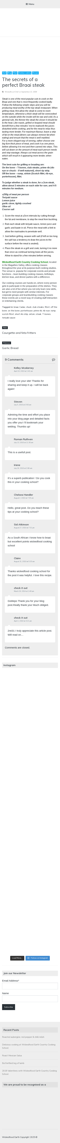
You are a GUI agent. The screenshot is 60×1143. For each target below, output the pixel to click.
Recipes (35, 73)
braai (16, 307)
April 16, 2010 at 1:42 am (23, 371)
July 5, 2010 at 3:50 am (22, 405)
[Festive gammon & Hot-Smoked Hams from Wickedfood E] (30, 906)
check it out (20, 588)
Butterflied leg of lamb (13, 1063)
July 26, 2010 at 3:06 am (23, 468)
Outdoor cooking (25, 73)
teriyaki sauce (8, 317)
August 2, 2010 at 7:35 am (24, 498)
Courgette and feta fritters (19, 332)
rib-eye (46, 310)
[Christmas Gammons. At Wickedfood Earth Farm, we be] (30, 844)
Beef (4, 73)
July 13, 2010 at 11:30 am (23, 443)
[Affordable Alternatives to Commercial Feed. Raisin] (30, 812)
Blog (9, 73)
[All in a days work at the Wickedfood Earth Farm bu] (30, 781)
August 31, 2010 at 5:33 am (24, 562)
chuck (29, 307)
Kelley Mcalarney (24, 367)
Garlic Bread (10, 348)
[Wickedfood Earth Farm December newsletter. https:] (30, 687)
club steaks (38, 307)
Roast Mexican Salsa (12, 1055)
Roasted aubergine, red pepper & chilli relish (23, 1037)
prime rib (38, 310)
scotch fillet (8, 314)
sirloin (32, 314)
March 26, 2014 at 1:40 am (24, 591)
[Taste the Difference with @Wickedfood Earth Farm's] (30, 875)
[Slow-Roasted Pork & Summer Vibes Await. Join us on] (30, 719)
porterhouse (27, 310)
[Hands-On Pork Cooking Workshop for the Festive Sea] (30, 750)
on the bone (14, 310)
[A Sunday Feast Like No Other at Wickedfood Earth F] (30, 938)
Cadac (22, 307)
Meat (15, 73)
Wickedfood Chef (11, 92)
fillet (47, 307)
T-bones (46, 314)
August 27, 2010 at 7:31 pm (24, 528)
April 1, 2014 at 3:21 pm (23, 621)
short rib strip (21, 314)
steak (38, 314)
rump (53, 310)
